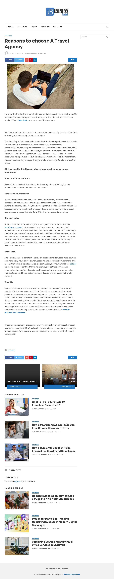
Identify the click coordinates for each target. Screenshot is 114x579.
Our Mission (63, 569)
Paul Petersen (17, 53)
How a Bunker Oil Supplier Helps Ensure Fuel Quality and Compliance (53, 449)
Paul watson (39, 409)
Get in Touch (51, 569)
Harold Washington (42, 548)
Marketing (57, 27)
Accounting (22, 27)
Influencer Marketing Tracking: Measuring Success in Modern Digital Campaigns (54, 522)
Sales (34, 27)
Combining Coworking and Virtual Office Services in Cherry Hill (52, 543)
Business (45, 27)
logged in (17, 481)
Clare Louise (39, 432)
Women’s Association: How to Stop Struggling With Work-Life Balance (53, 497)
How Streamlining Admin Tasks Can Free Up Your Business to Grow (53, 426)
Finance (10, 27)
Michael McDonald (41, 454)
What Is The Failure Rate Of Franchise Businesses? (48, 403)
